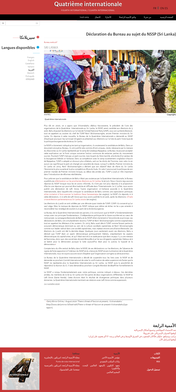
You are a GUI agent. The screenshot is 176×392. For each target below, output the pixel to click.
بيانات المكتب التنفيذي (110, 361)
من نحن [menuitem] (147, 18)
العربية (31, 70)
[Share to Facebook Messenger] (110, 26)
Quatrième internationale (88, 5)
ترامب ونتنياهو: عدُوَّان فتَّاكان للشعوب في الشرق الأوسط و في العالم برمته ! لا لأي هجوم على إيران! (132, 336)
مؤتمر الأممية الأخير (111, 357)
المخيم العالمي (113, 372)
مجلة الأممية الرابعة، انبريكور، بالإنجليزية (62, 357)
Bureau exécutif (50, 42)
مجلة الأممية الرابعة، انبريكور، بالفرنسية (62, 365)
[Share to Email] (106, 26)
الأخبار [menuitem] (108, 18)
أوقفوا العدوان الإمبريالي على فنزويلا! (159, 333)
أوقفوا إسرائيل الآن (167, 339)
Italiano (31, 66)
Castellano (29, 63)
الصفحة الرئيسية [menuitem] (166, 17)
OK (3, 23)
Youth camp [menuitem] (84, 17)
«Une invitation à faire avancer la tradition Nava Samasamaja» (71, 194)
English (31, 60)
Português (30, 76)
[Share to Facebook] (117, 26)
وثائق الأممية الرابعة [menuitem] (127, 18)
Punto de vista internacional (68, 361)
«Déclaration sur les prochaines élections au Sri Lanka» (78, 181)
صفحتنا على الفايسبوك (69, 369)
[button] (102, 26)
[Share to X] (113, 26)
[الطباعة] (119, 315)
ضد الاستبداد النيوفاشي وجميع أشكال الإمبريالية (155, 330)
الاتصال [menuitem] (98, 17)
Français (30, 57)
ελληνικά (30, 79)
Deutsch (30, 73)
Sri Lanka (51, 47)
